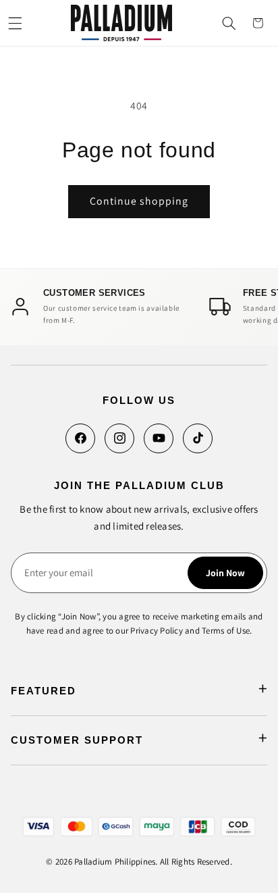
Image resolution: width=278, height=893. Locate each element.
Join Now (225, 573)
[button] (14, 22)
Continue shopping (139, 201)
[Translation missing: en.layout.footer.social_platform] (80, 438)
